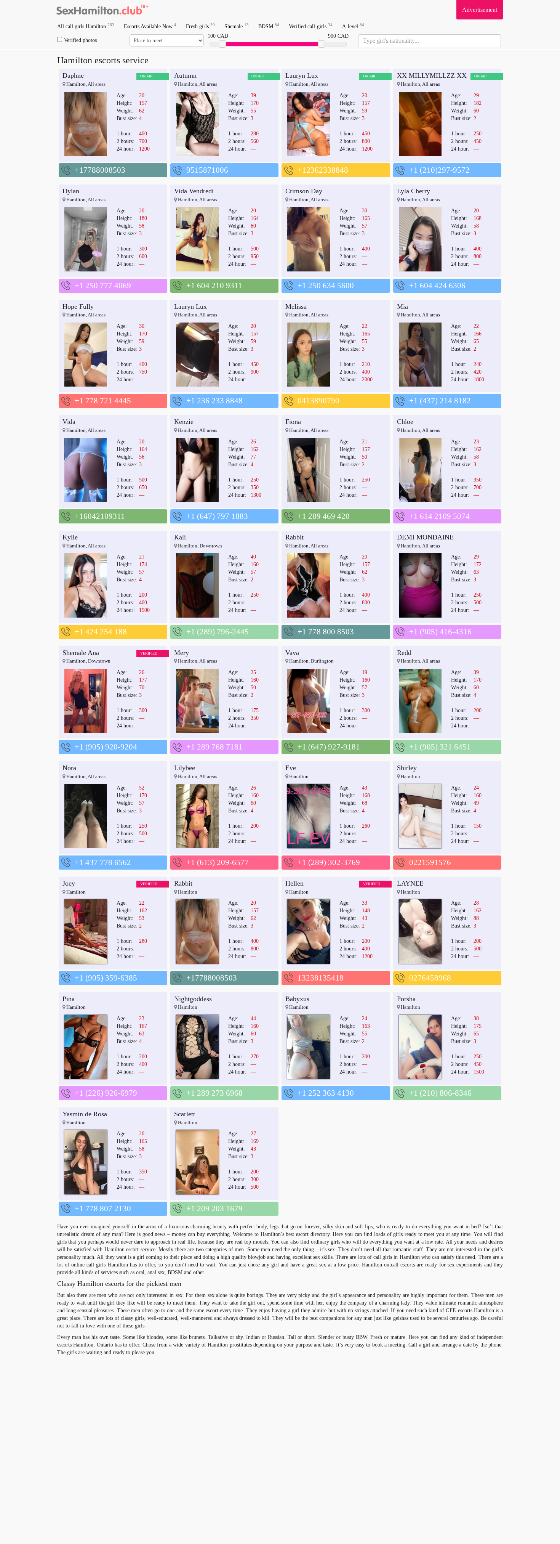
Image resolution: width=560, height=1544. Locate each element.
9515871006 (207, 170)
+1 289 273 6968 (214, 1093)
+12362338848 (323, 170)
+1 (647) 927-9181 (329, 746)
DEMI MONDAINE (425, 537)
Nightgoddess (193, 999)
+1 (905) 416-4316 (440, 631)
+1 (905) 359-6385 (106, 977)
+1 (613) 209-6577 (217, 862)
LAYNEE (410, 883)
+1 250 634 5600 (326, 285)
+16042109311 (100, 516)
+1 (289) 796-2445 (217, 631)
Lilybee (184, 768)
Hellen (294, 883)
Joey (68, 883)
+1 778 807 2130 (103, 1208)
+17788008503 (100, 170)
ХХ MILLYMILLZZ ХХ (432, 75)
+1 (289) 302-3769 (329, 862)
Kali (180, 537)
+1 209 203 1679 (214, 1208)
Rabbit (294, 537)
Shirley (407, 768)
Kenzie (184, 421)
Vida (68, 421)
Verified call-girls (311, 26)
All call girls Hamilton (85, 26)
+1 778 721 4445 (103, 400)
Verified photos (80, 40)
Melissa (296, 306)
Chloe (405, 421)
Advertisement (479, 9)
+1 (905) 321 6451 (440, 746)
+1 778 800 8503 (326, 631)
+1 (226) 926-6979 (106, 1093)
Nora (69, 768)
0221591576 (430, 862)
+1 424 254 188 (101, 631)
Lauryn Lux (301, 75)
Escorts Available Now (150, 26)
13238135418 (321, 977)
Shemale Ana (80, 652)
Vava (292, 652)
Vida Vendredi (194, 191)
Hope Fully (78, 306)
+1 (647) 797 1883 (217, 516)
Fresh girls (200, 26)
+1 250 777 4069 (103, 285)
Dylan (70, 191)
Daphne (73, 75)
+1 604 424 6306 (437, 285)
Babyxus (297, 999)
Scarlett (184, 1114)
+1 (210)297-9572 (439, 170)
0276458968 (430, 977)
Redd (404, 652)
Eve (290, 768)
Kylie (70, 537)
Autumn (185, 75)
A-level (353, 26)
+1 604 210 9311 (214, 285)
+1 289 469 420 (324, 516)
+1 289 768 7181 (214, 746)
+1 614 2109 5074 (439, 516)
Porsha (406, 999)
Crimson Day (303, 191)
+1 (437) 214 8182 (440, 400)
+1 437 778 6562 (103, 862)
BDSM (268, 26)
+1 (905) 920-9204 (106, 746)
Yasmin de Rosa (84, 1114)
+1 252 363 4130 (326, 1093)
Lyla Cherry (413, 191)
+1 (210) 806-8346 (440, 1093)
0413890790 (318, 400)
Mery (181, 652)
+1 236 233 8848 (214, 400)
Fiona (293, 421)
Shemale (236, 26)
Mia (402, 306)
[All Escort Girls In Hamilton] (102, 9)
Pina (68, 999)
